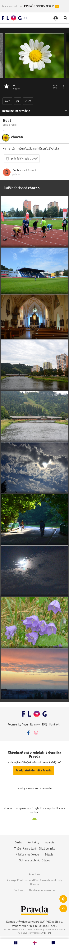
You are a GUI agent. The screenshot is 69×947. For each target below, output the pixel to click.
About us (34, 874)
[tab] (34, 109)
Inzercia (49, 842)
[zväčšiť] (55, 86)
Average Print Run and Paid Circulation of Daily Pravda (34, 882)
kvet (7, 101)
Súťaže (49, 854)
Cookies (18, 890)
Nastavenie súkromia (42, 890)
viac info (46, 933)
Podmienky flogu (18, 724)
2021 (28, 101)
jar (17, 101)
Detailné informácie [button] (16, 111)
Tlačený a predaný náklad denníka (34, 848)
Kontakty (33, 842)
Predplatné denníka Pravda (34, 770)
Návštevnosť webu (27, 854)
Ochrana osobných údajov (34, 860)
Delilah (16, 170)
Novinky (35, 724)
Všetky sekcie (45, 6)
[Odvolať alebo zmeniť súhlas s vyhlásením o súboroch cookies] (63, 899)
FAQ (44, 724)
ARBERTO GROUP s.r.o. (42, 926)
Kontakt (54, 724)
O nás (18, 842)
